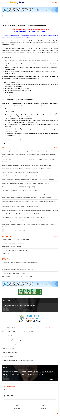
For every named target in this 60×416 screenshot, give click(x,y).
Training (9, 22)
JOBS (4, 148)
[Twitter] (8, 395)
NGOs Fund (6, 259)
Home (3, 22)
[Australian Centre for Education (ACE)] (30, 12)
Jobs (43, 405)
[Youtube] (12, 395)
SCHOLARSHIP (8, 236)
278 (15, 230)
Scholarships (17, 408)
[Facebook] (4, 395)
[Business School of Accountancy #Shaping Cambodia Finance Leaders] (30, 16)
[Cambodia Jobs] (17, 3)
